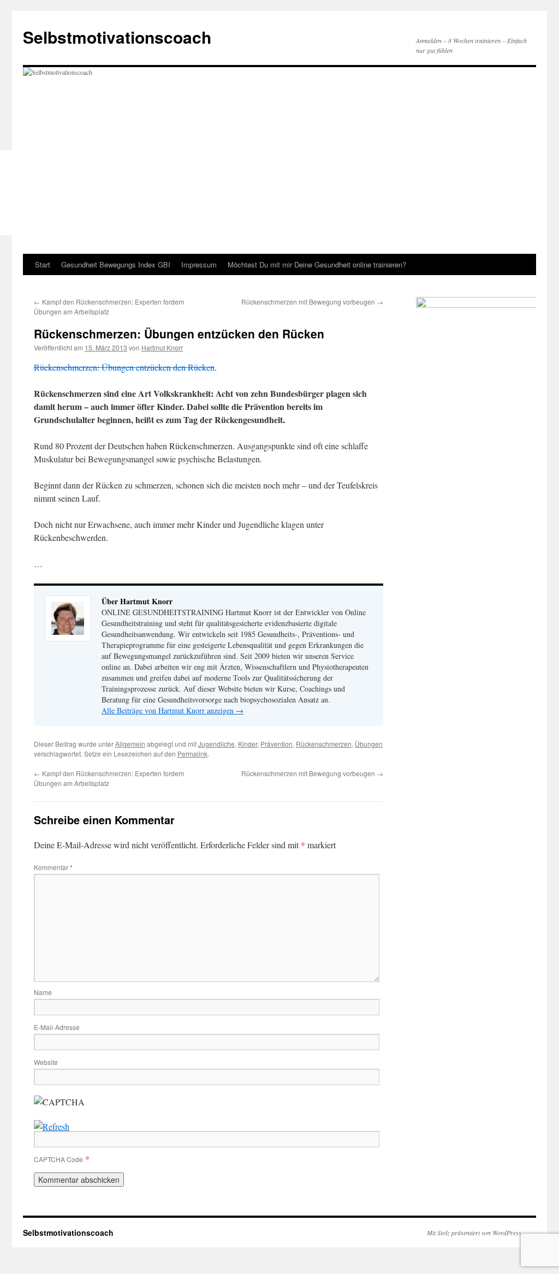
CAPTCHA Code (58, 1159)
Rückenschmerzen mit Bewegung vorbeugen (312, 301)
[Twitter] (9, 173)
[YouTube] (9, 225)
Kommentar (53, 867)
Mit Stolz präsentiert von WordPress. (475, 1232)
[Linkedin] (9, 199)
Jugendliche (216, 743)
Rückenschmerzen (324, 743)
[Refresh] (51, 1126)
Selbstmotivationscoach (117, 37)
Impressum (199, 264)
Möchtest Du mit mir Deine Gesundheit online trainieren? (317, 264)
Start (42, 264)
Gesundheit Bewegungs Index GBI (115, 264)
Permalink (192, 753)
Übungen (369, 743)
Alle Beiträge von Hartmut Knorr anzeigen (172, 710)
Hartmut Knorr (162, 347)
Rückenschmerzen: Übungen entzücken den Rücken (124, 367)
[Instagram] (9, 212)
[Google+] (9, 186)
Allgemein (130, 743)
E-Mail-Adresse (57, 1027)
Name (43, 992)
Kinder (247, 743)
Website (46, 1062)
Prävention (276, 743)
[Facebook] (9, 160)
